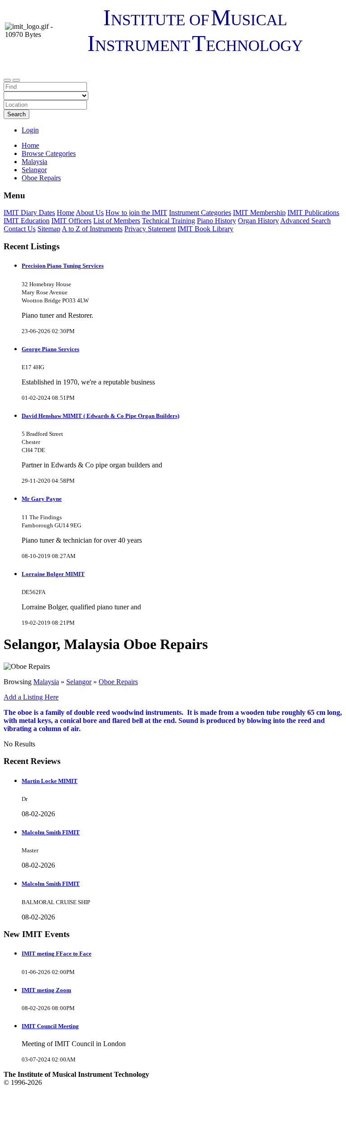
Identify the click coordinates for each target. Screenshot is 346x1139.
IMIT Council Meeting (50, 1026)
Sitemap (48, 229)
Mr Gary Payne (42, 498)
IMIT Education (27, 220)
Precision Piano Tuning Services (63, 265)
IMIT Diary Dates (29, 212)
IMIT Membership (259, 212)
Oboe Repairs (118, 682)
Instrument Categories (200, 212)
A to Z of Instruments (92, 229)
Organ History (258, 220)
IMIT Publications (313, 212)
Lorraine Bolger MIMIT (53, 574)
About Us (90, 212)
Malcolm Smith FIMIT (51, 832)
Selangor (78, 682)
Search (16, 114)
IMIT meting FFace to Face (56, 953)
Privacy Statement (150, 229)
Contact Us (20, 229)
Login (30, 130)
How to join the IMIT (136, 212)
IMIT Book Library (205, 229)
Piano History (216, 220)
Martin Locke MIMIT (49, 781)
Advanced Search (305, 220)
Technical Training (168, 220)
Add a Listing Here (31, 697)
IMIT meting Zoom (46, 990)
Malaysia (46, 682)
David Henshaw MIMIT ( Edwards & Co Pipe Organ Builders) (100, 415)
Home (30, 145)
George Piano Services (50, 349)
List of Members (116, 220)
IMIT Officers (71, 220)
